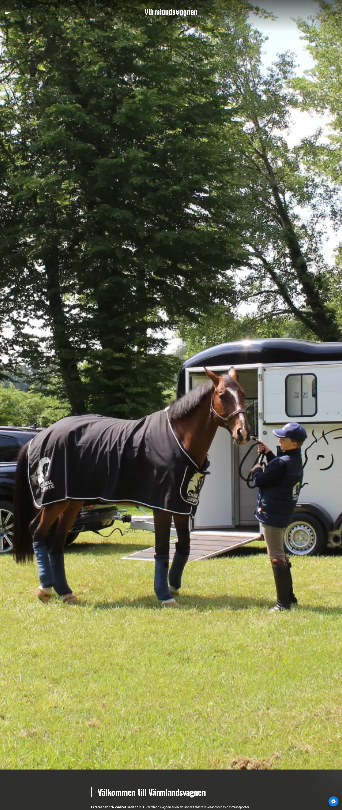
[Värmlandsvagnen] (171, 12)
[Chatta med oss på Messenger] (333, 801)
